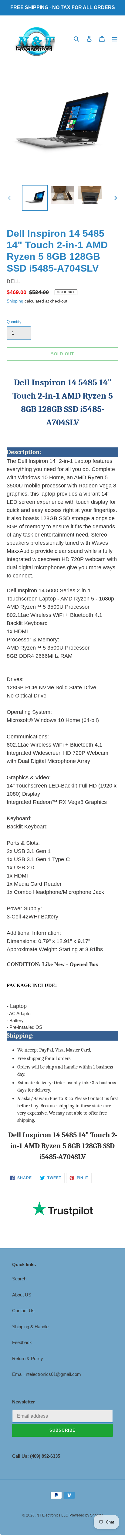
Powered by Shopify (86, 1515)
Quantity (14, 321)
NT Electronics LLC (52, 1515)
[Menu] (114, 38)
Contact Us (23, 1310)
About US (21, 1294)
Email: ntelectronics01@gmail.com (46, 1374)
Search (19, 1278)
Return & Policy (27, 1358)
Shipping (15, 301)
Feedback (22, 1342)
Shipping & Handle (30, 1326)
